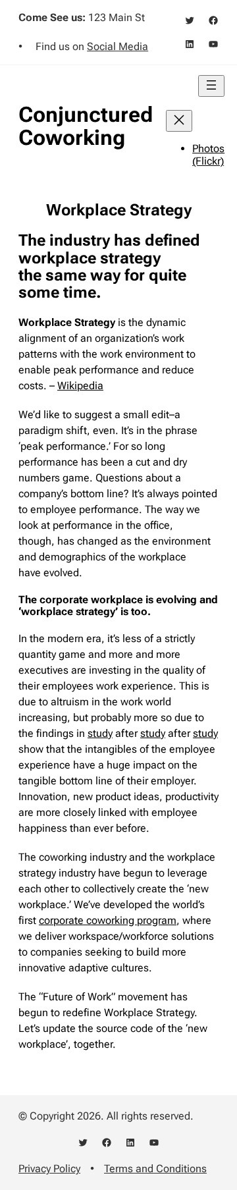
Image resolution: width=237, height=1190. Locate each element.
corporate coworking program (107, 920)
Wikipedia (80, 385)
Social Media (117, 46)
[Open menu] (211, 86)
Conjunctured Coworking (85, 126)
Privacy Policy (49, 1168)
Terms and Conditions (155, 1168)
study (100, 733)
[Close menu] (179, 121)
